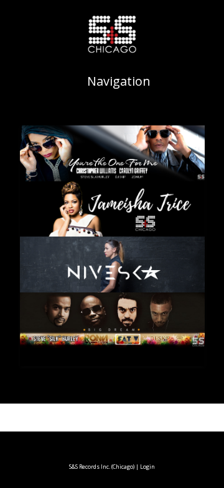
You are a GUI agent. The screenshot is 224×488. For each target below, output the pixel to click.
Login (147, 467)
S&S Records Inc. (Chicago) (101, 467)
